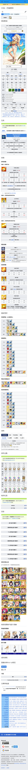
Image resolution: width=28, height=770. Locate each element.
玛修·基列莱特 (12, 193)
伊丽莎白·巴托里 (16, 701)
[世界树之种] (10, 324)
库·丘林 (10, 701)
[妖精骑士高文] (10, 17)
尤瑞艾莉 (26, 699)
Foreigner (6, 717)
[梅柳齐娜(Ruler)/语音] (23, 604)
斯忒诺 (20, 706)
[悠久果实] (10, 416)
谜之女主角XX (24, 717)
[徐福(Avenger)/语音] (23, 611)
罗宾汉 (18, 699)
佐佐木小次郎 (12, 706)
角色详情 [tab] (4, 438)
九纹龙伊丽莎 (25, 719)
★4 (19, 115)
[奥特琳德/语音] (23, 597)
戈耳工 (25, 712)
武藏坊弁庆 (22, 701)
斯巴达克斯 (25, 708)
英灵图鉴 (6, 14)
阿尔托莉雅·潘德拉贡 (13, 697)
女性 (24, 77)
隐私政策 (3, 767)
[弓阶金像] (8, 327)
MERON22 (8, 74)
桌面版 (8, 767)
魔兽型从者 (4, 116)
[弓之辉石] (8, 342)
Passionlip (16, 714)
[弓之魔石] (8, 348)
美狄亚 (10, 704)
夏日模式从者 (17, 116)
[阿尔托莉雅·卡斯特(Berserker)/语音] (11, 604)
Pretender (6, 719)
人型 (16, 115)
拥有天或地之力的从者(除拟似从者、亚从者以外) (11, 113)
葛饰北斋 (19, 717)
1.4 (10, 686)
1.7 (14, 686)
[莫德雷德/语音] (17, 570)
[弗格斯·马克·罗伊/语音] (11, 570)
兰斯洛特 (16, 708)
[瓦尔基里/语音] (11, 584)
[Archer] (22, 30)
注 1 (14, 185)
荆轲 (23, 706)
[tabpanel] (14, 144)
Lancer (6, 701)
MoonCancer (5, 715)
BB (9, 715)
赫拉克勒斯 (11, 708)
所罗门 (10, 726)
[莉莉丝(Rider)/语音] (17, 618)
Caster (6, 704)
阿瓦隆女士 (20, 719)
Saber (7, 697)
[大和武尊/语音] (17, 611)
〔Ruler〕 (14, 289)
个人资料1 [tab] (10, 438)
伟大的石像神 (17, 715)
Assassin (6, 706)
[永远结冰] (10, 413)
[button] (2, 1)
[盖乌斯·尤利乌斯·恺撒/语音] (4, 570)
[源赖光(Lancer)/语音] (23, 577)
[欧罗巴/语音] (23, 584)
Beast (7, 723)
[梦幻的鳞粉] (13, 330)
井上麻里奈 (20, 74)
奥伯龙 (10, 719)
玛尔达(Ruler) (18, 710)
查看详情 (22, 4)
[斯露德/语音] (11, 597)
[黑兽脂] (10, 410)
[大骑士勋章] (10, 403)
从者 (13, 115)
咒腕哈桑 (17, 706)
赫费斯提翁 (15, 719)
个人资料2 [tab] (16, 438)
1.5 (12, 686)
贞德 (10, 710)
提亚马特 (14, 726)
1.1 (6, 686)
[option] (4, 435)
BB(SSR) (13, 715)
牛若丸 (26, 702)
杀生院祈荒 (21, 714)
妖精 (8, 116)
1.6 (13, 686)
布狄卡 (23, 702)
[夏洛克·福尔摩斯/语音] (17, 577)
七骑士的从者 (23, 116)
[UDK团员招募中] (23, 477)
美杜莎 (10, 702)
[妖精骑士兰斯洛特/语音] (17, 591)
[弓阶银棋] (8, 320)
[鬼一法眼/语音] (11, 591)
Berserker (6, 708)
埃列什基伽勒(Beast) (22, 723)
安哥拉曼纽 (21, 712)
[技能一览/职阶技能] (3, 248)
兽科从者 (12, 116)
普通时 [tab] (3, 130)
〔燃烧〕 (10, 260)
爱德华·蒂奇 (19, 702)
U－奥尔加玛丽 (12, 725)
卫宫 (10, 699)
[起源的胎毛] (8, 365)
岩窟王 (10, 712)
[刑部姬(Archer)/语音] (17, 584)
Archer (12, 77)
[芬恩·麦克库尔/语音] (23, 570)
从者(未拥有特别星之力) (7, 115)
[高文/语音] (4, 577)
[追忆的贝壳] (10, 327)
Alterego (6, 714)
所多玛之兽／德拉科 (13, 723)
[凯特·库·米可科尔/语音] (4, 611)
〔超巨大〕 (13, 239)
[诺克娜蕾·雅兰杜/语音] (17, 604)
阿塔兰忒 (21, 699)
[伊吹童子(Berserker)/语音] (4, 597)
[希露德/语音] (17, 597)
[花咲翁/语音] (11, 618)
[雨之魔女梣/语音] (4, 604)
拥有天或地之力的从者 (18, 112)
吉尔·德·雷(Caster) (16, 704)
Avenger (6, 712)
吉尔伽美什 (14, 699)
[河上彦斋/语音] (4, 618)
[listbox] (12, 435)
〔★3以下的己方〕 (10, 185)
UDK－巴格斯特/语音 (13, 518)
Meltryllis (11, 714)
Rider (7, 702)
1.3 (9, 686)
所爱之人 (22, 115)
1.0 (5, 686)
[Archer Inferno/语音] (4, 584)
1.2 (7, 686)
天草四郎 (13, 710)
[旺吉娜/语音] (11, 611)
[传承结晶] (8, 368)
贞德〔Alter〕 (15, 712)
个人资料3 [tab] (22, 438)
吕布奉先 (20, 708)
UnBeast (6, 725)
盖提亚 (18, 726)
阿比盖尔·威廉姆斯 (12, 717)
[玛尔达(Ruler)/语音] (11, 577)
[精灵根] (13, 327)
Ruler (7, 710)
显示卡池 (4, 666)
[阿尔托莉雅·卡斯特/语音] (4, 591)
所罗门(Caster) (23, 726)
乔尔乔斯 (14, 702)
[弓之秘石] (8, 355)
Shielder (6, 721)
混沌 (15, 77)
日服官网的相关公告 (9, 460)
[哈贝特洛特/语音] (23, 591)
